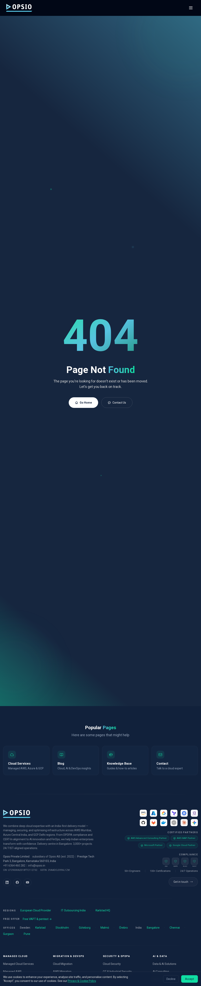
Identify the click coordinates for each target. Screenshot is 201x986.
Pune (27, 933)
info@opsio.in (36, 865)
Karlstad (40, 927)
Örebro (123, 927)
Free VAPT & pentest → (37, 919)
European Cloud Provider (35, 910)
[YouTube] (27, 882)
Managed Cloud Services (18, 963)
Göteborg (84, 927)
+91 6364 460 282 (14, 865)
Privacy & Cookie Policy (82, 980)
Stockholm (62, 927)
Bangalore (153, 927)
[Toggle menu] (191, 8)
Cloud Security (112, 963)
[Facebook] (17, 882)
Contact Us (119, 402)
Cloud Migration (62, 963)
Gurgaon (8, 933)
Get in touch (181, 881)
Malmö (104, 927)
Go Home (86, 402)
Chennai (175, 927)
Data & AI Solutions (164, 963)
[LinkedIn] (7, 882)
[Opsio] (19, 8)
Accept (189, 979)
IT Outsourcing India (73, 910)
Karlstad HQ (103, 910)
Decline (170, 979)
